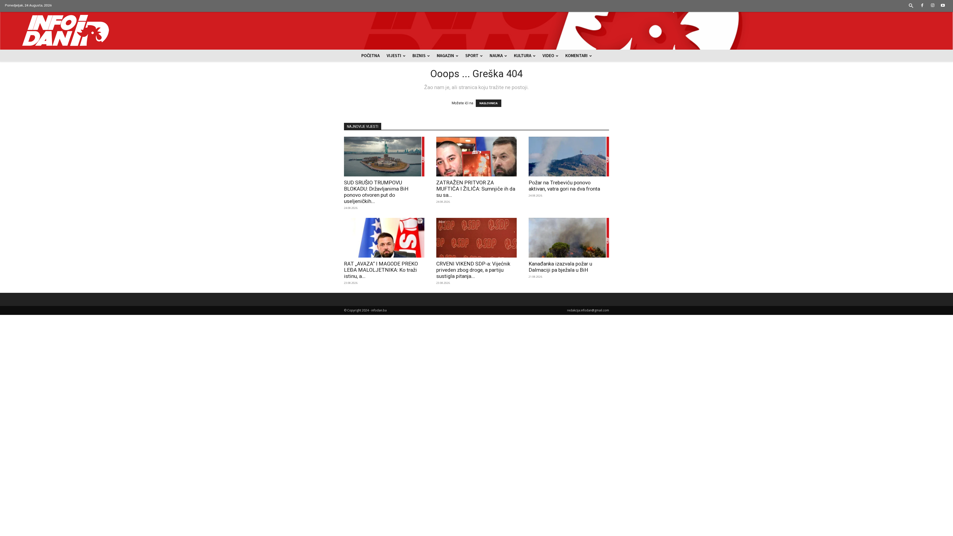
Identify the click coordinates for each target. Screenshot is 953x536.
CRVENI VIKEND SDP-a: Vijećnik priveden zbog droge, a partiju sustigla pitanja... (473, 270)
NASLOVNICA (488, 103)
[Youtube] (943, 5)
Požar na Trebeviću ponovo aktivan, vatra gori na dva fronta (564, 186)
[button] (911, 6)
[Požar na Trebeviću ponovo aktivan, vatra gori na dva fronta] (569, 156)
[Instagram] (932, 5)
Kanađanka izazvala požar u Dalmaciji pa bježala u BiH (560, 267)
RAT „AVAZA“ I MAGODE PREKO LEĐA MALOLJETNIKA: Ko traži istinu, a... (381, 270)
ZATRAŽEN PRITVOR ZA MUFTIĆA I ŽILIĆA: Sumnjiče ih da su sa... (475, 189)
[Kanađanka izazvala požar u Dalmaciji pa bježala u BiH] (569, 238)
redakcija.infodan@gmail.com (588, 310)
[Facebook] (922, 5)
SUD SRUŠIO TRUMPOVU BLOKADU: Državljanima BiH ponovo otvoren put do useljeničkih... (376, 192)
